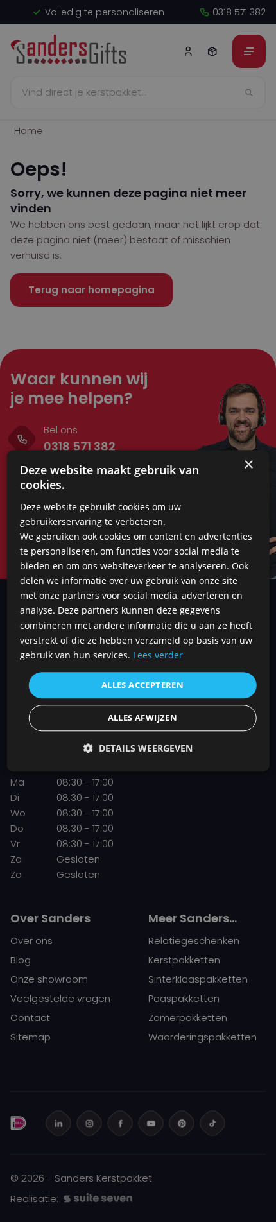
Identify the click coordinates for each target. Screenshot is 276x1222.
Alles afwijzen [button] (143, 718)
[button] (138, 748)
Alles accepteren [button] (142, 685)
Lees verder (158, 655)
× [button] (248, 465)
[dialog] (138, 610)
